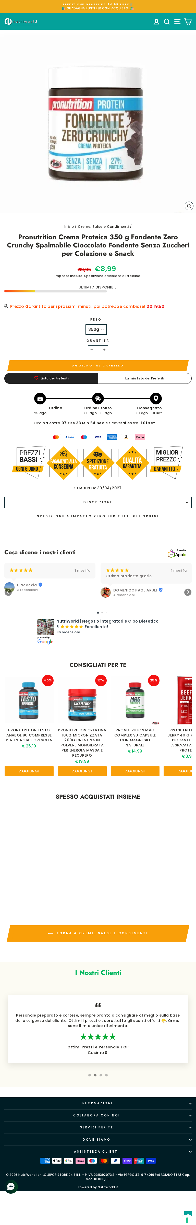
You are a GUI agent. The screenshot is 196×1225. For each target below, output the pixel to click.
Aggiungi (29, 771)
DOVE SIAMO (97, 1140)
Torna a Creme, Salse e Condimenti (101, 933)
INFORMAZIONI (97, 1103)
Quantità (98, 341)
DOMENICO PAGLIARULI (135, 590)
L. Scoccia (27, 585)
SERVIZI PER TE (96, 1127)
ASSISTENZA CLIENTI (96, 1152)
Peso (96, 320)
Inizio (69, 226)
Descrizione (98, 502)
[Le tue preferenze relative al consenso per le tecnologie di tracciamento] (187, 1220)
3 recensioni (27, 590)
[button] (8, 592)
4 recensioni (123, 595)
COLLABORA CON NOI (96, 1115)
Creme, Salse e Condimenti (103, 226)
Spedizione (94, 276)
